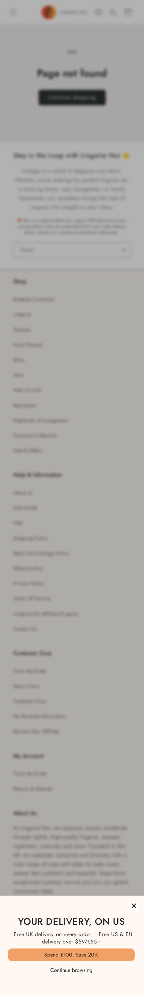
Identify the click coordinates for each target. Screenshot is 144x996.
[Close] (134, 905)
